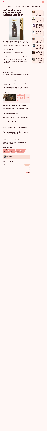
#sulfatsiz (18, 149)
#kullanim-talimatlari (20, 151)
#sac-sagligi (13, 151)
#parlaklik (23, 149)
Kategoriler (22, 1)
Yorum (28, 172)
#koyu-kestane (12, 149)
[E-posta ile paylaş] (11, 161)
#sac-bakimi (6, 149)
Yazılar (18, 1)
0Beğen (27, 164)
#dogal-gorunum (6, 151)
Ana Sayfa (4, 6)
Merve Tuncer (9, 156)
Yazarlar (33, 1)
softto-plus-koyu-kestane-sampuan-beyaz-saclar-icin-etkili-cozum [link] (18, 6)
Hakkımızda (29, 1)
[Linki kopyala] (13, 161)
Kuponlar (37, 1)
